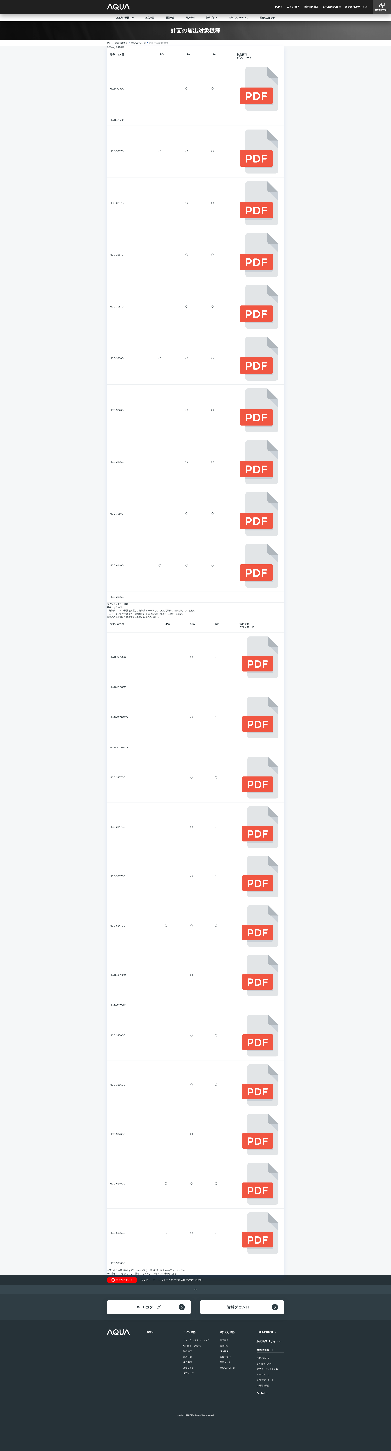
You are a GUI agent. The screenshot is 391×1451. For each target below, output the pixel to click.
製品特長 (149, 17)
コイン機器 (189, 1332)
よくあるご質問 (264, 1363)
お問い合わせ (263, 1358)
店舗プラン (188, 1368)
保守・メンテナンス (238, 17)
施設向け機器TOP (125, 17)
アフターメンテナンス (267, 1369)
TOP (109, 43)
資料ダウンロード (242, 1307)
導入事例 (190, 17)
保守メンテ (188, 1373)
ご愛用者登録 (263, 1385)
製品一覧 (170, 17)
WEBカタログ (149, 1307)
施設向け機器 (121, 43)
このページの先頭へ (195, 1289)
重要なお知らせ (267, 17)
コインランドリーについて (196, 1340)
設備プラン (211, 17)
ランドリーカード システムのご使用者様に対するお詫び (172, 1280)
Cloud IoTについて (192, 1346)
